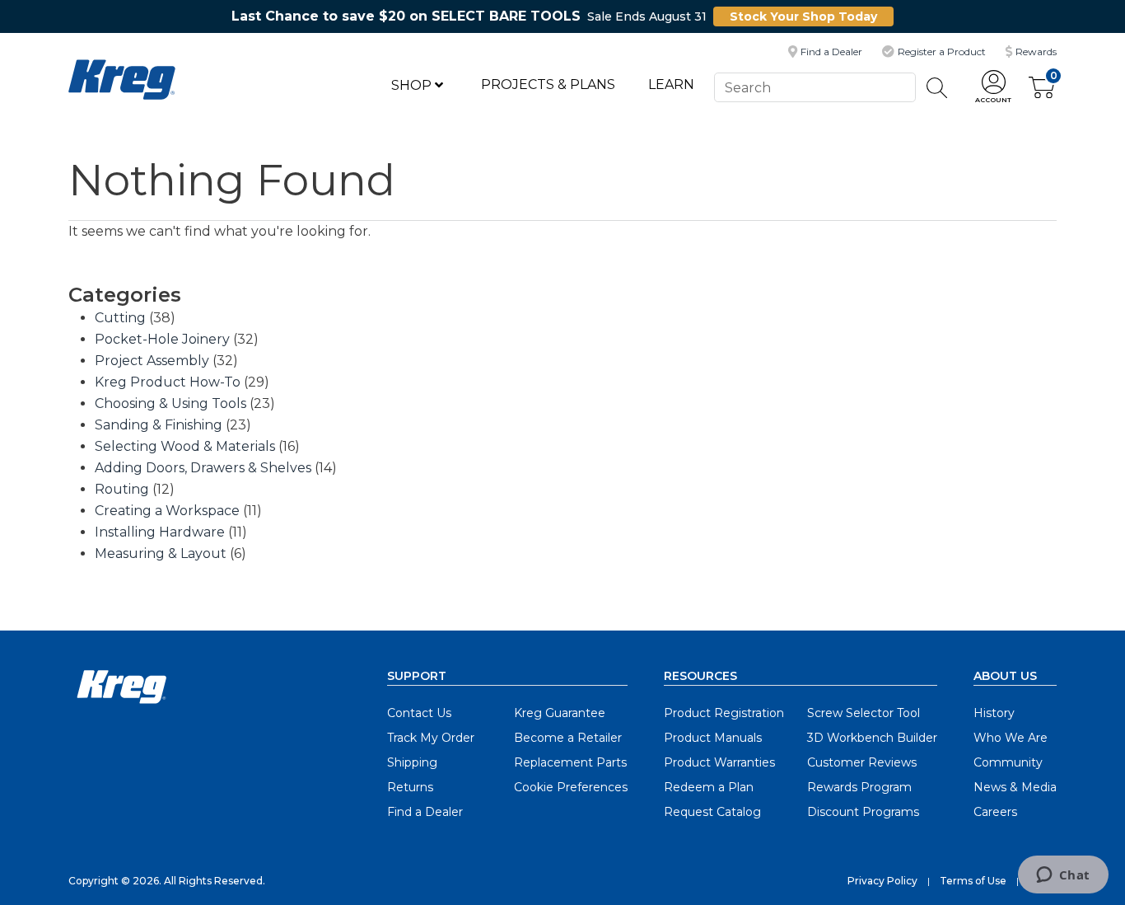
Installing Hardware (160, 532)
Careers (995, 811)
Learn (671, 84)
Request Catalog (712, 811)
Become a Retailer (568, 737)
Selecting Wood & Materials (185, 446)
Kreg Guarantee (559, 713)
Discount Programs (863, 811)
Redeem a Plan (709, 787)
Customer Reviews (862, 762)
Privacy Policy (882, 881)
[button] (993, 88)
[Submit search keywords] (937, 88)
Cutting (120, 318)
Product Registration (724, 713)
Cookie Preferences (571, 787)
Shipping (412, 762)
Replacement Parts (570, 762)
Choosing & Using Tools (170, 403)
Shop (413, 85)
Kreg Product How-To (167, 382)
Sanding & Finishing (158, 425)
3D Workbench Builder (872, 737)
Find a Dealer (425, 811)
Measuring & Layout (160, 553)
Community (1008, 762)
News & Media (1015, 787)
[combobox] (814, 87)
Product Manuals (713, 737)
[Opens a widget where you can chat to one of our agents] (1063, 876)
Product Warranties (719, 762)
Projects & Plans (548, 84)
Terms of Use (973, 881)
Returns (410, 787)
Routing (122, 489)
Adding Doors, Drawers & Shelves (203, 468)
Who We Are (1010, 737)
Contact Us (419, 713)
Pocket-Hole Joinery (162, 339)
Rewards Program (859, 787)
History (994, 713)
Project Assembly (152, 360)
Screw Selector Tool (863, 713)
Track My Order (430, 737)
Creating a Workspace (167, 510)
